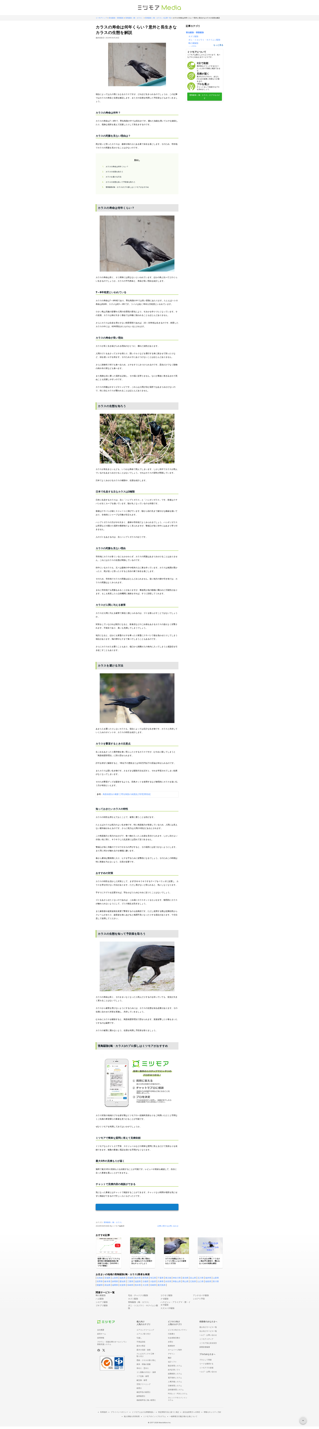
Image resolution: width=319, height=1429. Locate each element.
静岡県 (115, 1281)
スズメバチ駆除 (167, 1308)
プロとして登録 (205, 1360)
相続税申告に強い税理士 (146, 1400)
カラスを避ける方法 (111, 177)
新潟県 (185, 1278)
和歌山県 (177, 1281)
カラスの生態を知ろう (112, 172)
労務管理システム (175, 1386)
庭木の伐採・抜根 (144, 1350)
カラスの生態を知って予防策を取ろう (118, 182)
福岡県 (115, 1285)
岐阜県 (107, 1281)
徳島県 (208, 1281)
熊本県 (138, 1285)
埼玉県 (153, 1278)
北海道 (100, 1278)
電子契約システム (175, 1378)
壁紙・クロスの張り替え (146, 1360)
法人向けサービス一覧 (208, 1331)
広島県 (193, 1281)
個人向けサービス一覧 (208, 1327)
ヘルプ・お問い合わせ (208, 1335)
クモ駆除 (164, 1298)
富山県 (193, 1278)
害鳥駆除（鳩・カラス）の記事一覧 (158, 18)
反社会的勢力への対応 (191, 1412)
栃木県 (138, 1278)
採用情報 (100, 1338)
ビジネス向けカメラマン (177, 1330)
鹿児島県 (162, 1285)
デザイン (171, 1354)
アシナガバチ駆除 (201, 1295)
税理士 (139, 1388)
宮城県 (107, 1278)
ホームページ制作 (175, 1350)
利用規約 (103, 1412)
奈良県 (168, 1281)
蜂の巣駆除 (193, 43)
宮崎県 (153, 1285)
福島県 (123, 1278)
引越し (139, 1338)
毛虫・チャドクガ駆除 (138, 1295)
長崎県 (130, 1285)
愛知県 (123, 1281)
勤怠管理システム (175, 1366)
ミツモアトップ (101, 18)
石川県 (201, 1278)
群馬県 (145, 1278)
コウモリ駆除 (166, 1295)
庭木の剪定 (141, 1346)
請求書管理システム (176, 1390)
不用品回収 (141, 1342)
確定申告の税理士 (144, 1392)
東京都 (168, 1278)
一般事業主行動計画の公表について (183, 1416)
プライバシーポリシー (119, 1412)
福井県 (208, 1278)
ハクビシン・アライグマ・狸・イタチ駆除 (175, 1303)
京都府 (145, 1281)
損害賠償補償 (204, 1347)
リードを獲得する (206, 1364)
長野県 (100, 1281)
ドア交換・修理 (143, 1376)
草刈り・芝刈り (143, 1368)
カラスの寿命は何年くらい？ (115, 166)
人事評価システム (175, 1382)
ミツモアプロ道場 (206, 1368)
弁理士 (170, 1342)
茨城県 (130, 1278)
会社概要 (100, 1330)
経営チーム (101, 1334)
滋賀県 (138, 1281)
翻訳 (169, 1358)
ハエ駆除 (100, 1298)
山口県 (201, 1281)
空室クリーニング (144, 1384)
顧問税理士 (141, 1396)
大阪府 (153, 1281)
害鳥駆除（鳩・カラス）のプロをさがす (204, 96)
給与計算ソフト (174, 1370)
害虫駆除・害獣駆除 (116, 18)
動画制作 (171, 1346)
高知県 (107, 1285)
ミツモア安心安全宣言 (208, 1343)
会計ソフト (172, 1362)
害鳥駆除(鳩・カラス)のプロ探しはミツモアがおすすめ (125, 187)
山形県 (115, 1278)
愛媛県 (100, 1285)
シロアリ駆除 (102, 1302)
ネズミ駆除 (193, 36)
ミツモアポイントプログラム (154, 1416)
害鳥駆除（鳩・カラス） (134, 18)
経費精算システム (175, 1374)
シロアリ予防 (199, 1298)
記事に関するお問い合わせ (168, 1226)
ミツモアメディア (206, 1339)
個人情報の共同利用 (132, 1416)
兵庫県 (161, 1281)
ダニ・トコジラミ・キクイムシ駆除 (204, 39)
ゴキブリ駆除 (102, 1305)
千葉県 (161, 1278)
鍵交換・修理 (142, 1380)
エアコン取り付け (144, 1334)
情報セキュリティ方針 (212, 1412)
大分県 (145, 1285)
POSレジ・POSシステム (177, 1393)
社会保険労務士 (174, 1338)
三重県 (130, 1281)
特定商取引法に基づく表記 (168, 1412)
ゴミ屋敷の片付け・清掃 (146, 1372)
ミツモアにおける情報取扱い (143, 1412)
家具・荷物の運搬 (144, 1364)
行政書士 (171, 1334)
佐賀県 (123, 1285)
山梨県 (216, 1278)
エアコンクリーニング (145, 1330)
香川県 (216, 1281)
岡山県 (185, 1281)
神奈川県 (177, 1278)
